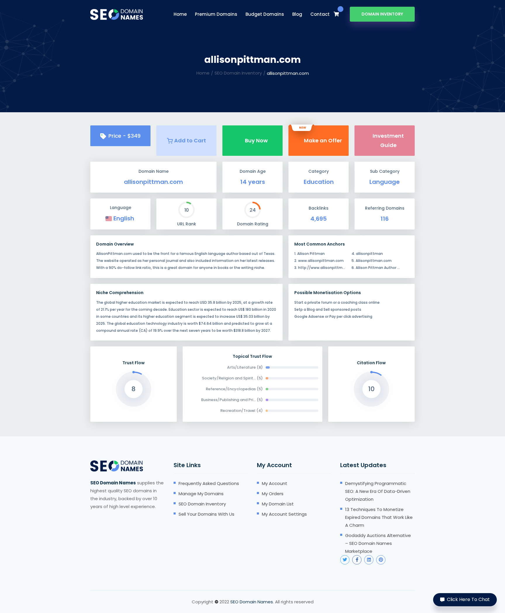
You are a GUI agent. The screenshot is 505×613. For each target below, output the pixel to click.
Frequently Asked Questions (209, 483)
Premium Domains (216, 14)
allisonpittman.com (153, 182)
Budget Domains (264, 14)
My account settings (284, 514)
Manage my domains (201, 494)
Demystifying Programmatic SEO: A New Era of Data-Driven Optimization (377, 491)
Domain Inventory (382, 14)
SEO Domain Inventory (238, 73)
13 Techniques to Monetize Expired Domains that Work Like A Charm (379, 517)
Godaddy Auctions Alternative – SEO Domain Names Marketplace (378, 543)
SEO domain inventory (202, 504)
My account (274, 483)
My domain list (278, 504)
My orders (272, 494)
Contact (320, 14)
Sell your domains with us (206, 514)
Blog (297, 14)
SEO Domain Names (251, 602)
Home (180, 14)
